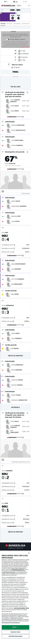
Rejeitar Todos (15, 632)
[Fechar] (29, 553)
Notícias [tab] (9, 23)
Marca (27, 608)
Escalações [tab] (16, 23)
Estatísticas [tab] (26, 23)
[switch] (7, 39)
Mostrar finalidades (15, 636)
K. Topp (23, 51)
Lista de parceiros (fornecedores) (10, 622)
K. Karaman (24, 57)
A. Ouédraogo (25, 53)
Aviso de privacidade (19, 608)
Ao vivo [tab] (3, 23)
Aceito (14, 627)
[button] (29, 6)
